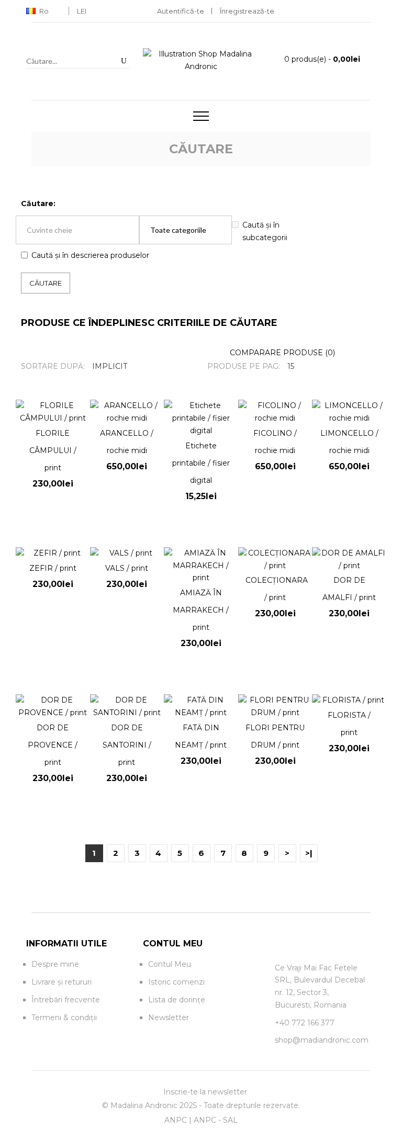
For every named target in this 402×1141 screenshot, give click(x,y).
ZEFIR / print (52, 568)
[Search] (123, 61)
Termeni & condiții (64, 1017)
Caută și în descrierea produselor (90, 255)
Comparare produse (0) (282, 352)
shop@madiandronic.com (321, 1040)
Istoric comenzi (176, 982)
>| (308, 853)
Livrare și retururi (61, 982)
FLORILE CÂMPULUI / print (52, 450)
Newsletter (168, 1017)
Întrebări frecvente (65, 999)
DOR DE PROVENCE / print (52, 745)
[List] (374, 352)
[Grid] (358, 352)
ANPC (175, 1120)
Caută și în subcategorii (264, 231)
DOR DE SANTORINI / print (127, 745)
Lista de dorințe (176, 999)
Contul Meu (169, 964)
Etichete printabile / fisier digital (201, 463)
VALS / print (126, 568)
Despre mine (55, 964)
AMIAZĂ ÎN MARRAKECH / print (201, 610)
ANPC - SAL (216, 1120)
